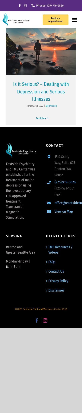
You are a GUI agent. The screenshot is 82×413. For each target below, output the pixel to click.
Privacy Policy (58, 281)
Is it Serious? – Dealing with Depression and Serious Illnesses (41, 91)
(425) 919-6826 (65, 182)
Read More (41, 118)
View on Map (64, 211)
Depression (51, 106)
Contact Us (56, 271)
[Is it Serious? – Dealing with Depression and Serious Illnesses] (41, 51)
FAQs (51, 262)
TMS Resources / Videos (60, 250)
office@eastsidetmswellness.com (65, 203)
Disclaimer (56, 290)
